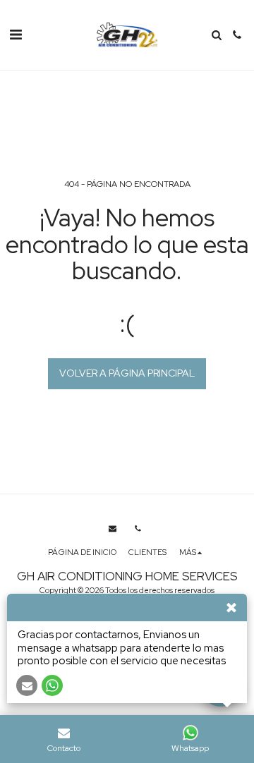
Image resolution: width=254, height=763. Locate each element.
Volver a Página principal (127, 373)
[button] (16, 34)
